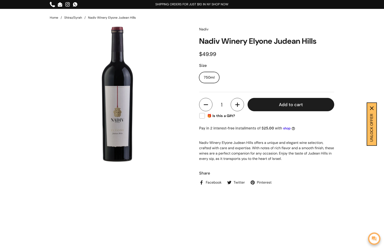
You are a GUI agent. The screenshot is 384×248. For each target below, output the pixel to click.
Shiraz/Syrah (73, 18)
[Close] (372, 108)
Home (54, 18)
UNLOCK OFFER (372, 127)
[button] (205, 104)
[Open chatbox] (374, 238)
